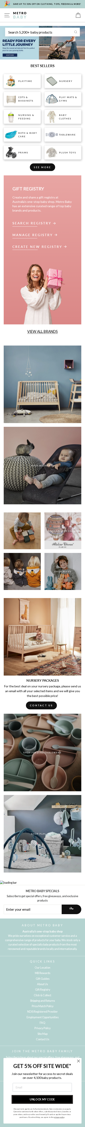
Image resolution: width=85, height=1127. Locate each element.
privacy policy (59, 1117)
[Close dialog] (78, 1061)
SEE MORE (42, 167)
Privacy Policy (42, 1028)
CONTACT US (41, 705)
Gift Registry (42, 989)
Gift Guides (42, 978)
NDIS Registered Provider (42, 1011)
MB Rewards (42, 973)
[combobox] (42, 32)
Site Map (42, 1033)
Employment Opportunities (43, 1017)
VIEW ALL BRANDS (42, 331)
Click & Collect (42, 995)
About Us (42, 984)
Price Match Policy (42, 1006)
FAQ (42, 1022)
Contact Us (42, 1039)
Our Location (42, 967)
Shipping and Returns (42, 1000)
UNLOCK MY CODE (42, 1099)
